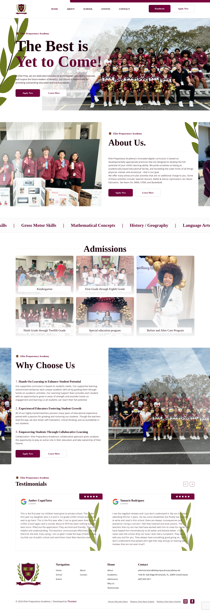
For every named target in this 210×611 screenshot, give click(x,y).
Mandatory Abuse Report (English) (142, 601)
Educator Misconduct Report (118, 601)
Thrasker (72, 601)
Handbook (160, 8)
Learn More (54, 93)
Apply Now (183, 8)
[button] (185, 484)
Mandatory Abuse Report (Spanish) (169, 601)
